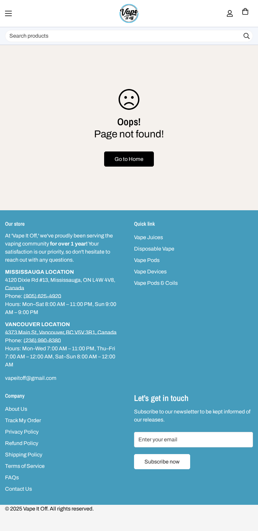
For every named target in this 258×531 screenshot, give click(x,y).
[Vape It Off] (129, 13)
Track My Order (23, 420)
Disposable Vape (154, 249)
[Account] (230, 13)
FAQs (12, 477)
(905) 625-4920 (42, 296)
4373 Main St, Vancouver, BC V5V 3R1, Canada (61, 332)
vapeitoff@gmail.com (30, 378)
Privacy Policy (22, 432)
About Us (16, 409)
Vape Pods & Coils (156, 283)
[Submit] (246, 36)
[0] (245, 13)
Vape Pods (147, 260)
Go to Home (129, 159)
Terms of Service (25, 466)
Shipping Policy (23, 454)
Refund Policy (21, 443)
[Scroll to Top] (245, 494)
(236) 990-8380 (42, 340)
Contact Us (18, 489)
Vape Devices (150, 271)
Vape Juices (148, 237)
